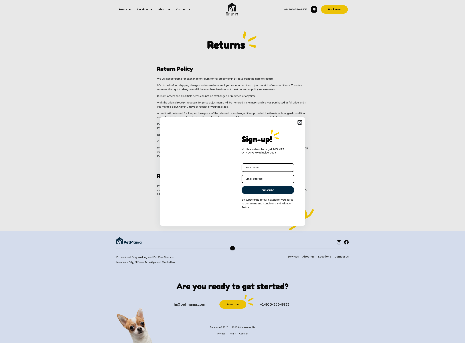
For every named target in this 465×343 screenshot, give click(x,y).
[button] (300, 122)
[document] (232, 171)
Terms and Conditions (263, 203)
